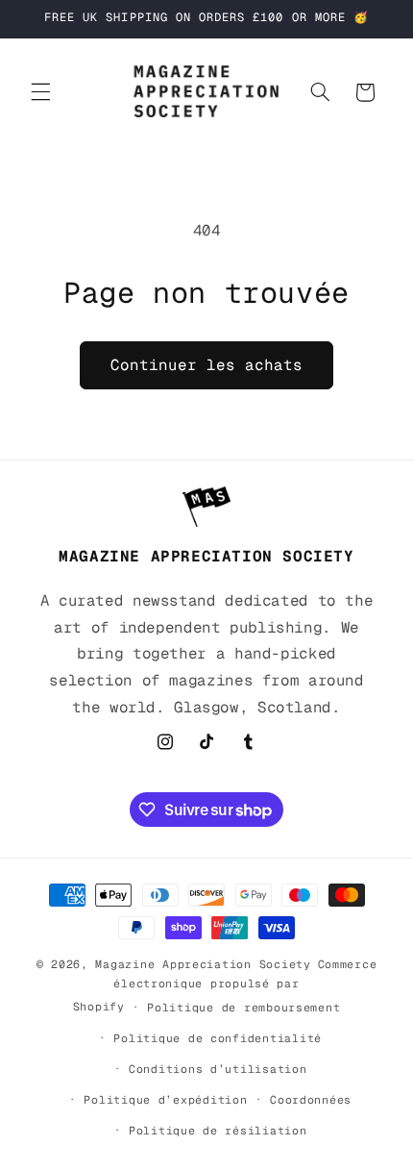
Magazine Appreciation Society (202, 964)
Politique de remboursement (243, 1007)
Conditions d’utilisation (218, 1068)
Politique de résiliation (218, 1130)
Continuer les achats (207, 365)
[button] (40, 92)
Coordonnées (311, 1099)
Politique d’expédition (165, 1099)
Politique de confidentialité (217, 1038)
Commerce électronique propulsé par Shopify (225, 985)
